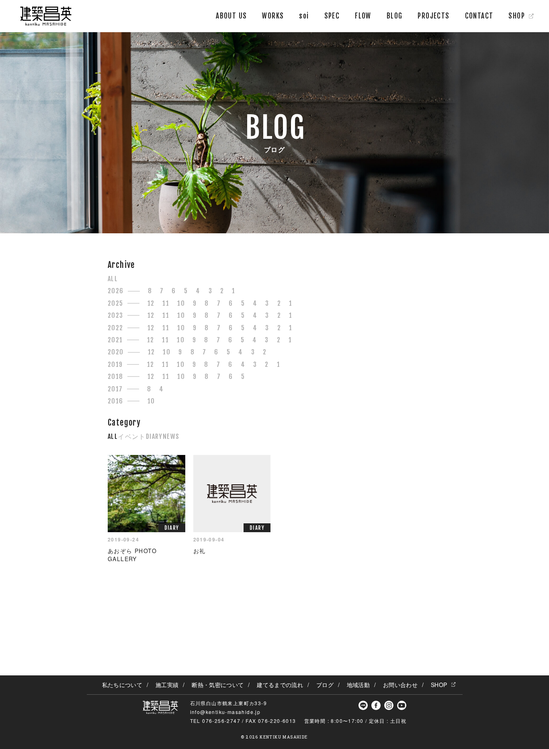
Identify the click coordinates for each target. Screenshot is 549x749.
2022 (115, 328)
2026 (116, 291)
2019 (115, 364)
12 (151, 303)
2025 (115, 303)
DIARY (154, 436)
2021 (115, 340)
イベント (132, 436)
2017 (115, 389)
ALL (113, 279)
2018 (115, 376)
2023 (115, 315)
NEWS (171, 436)
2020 (116, 352)
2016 (115, 401)
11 (165, 303)
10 (181, 303)
